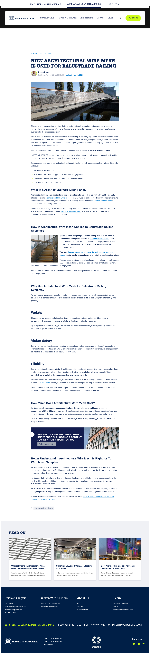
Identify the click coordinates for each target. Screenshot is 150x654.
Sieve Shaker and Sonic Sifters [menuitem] (15, 606)
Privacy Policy (48, 644)
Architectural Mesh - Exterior (44, 508)
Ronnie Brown (43, 72)
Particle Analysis (48, 18)
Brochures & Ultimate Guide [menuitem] (123, 610)
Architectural (86, 18)
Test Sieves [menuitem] (9, 603)
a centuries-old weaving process (58, 198)
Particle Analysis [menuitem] (15, 598)
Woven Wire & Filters (68, 18)
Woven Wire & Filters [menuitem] (54, 598)
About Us (100, 18)
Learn (110, 18)
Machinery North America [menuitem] (45, 4)
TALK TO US (133, 18)
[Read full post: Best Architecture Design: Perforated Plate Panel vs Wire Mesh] (120, 549)
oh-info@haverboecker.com (125, 625)
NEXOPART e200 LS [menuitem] (11, 613)
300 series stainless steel (102, 201)
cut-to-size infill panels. (99, 239)
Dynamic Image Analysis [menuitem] (13, 610)
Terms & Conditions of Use (52, 638)
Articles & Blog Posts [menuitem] (120, 603)
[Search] (121, 18)
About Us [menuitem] (83, 598)
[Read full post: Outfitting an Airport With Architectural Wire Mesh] (75, 549)
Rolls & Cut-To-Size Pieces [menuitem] (50, 603)
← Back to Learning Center (41, 53)
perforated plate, (44, 383)
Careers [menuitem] (80, 606)
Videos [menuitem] (115, 606)
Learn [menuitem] (117, 598)
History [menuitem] (79, 603)
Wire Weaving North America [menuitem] (84, 4)
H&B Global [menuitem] (113, 4)
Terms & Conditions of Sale (53, 641)
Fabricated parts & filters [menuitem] (50, 606)
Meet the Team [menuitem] (82, 610)
